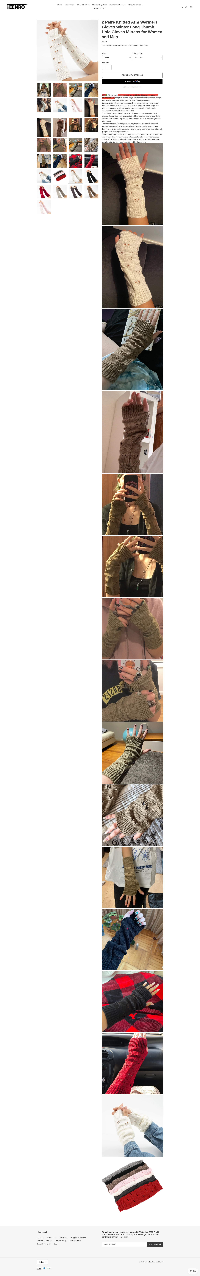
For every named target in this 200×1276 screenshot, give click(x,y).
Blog (55, 1244)
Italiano (41, 1262)
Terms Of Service (43, 1244)
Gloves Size (137, 53)
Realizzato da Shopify (156, 1262)
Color (104, 53)
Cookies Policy (60, 1241)
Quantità (105, 63)
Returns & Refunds (44, 1241)
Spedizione (116, 45)
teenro (147, 1262)
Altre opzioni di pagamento (132, 87)
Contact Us (51, 1237)
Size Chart (63, 1237)
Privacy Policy (75, 1241)
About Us (40, 1237)
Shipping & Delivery (78, 1237)
